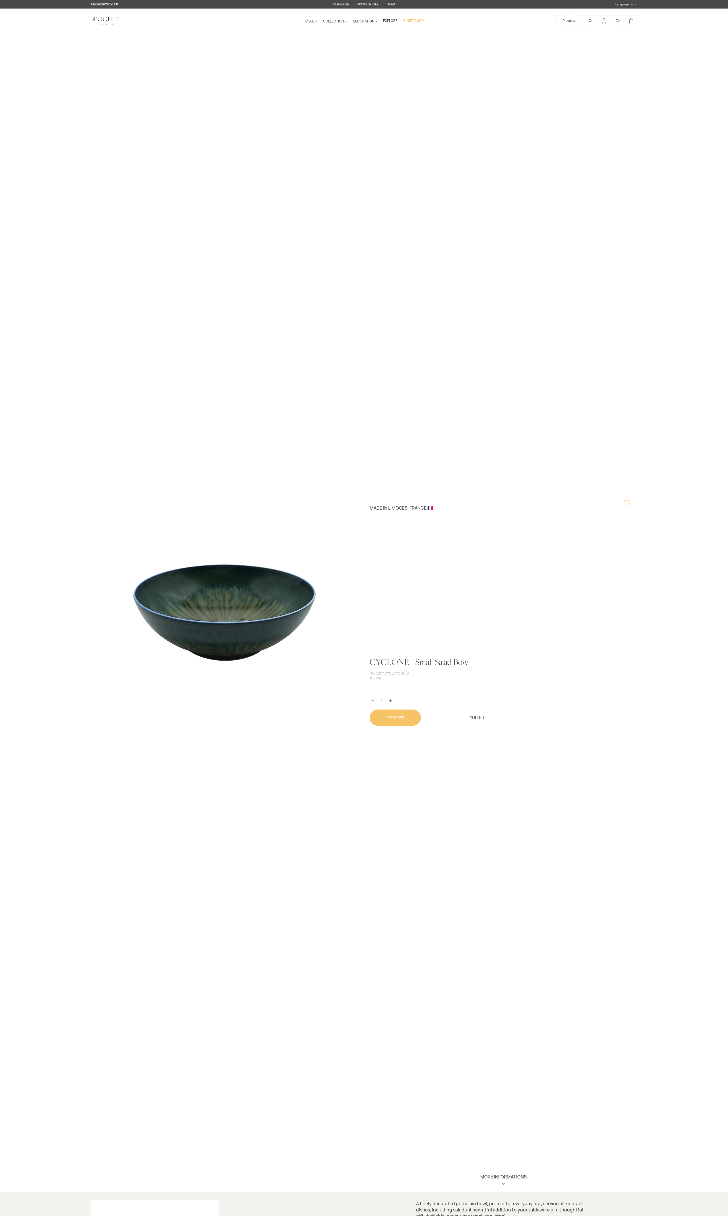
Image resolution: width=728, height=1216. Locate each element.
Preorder (395, 717)
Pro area (568, 20)
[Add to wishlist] (627, 503)
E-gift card (413, 20)
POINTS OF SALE (367, 4)
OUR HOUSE (341, 4)
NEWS (391, 4)
